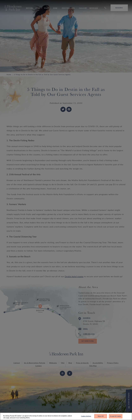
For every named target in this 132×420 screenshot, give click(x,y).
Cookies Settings (86, 416)
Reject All (100, 416)
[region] (66, 416)
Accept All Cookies (115, 416)
